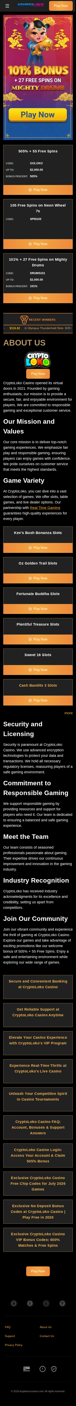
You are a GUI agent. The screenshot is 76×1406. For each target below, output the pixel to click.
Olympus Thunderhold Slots (39, 328)
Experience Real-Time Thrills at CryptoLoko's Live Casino (38, 1068)
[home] (30, 9)
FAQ (8, 1327)
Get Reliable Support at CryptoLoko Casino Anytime (37, 1012)
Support (10, 1336)
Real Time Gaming (45, 508)
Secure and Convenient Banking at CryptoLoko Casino (38, 984)
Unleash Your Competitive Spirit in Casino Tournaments (38, 1096)
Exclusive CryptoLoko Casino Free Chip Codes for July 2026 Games (38, 1183)
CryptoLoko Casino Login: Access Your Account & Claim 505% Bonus (38, 1155)
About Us (45, 1327)
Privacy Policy (13, 1345)
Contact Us (47, 1336)
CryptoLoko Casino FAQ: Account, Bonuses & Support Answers (38, 1127)
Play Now (61, 6)
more (68, 713)
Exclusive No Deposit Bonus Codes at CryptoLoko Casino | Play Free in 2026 (38, 1211)
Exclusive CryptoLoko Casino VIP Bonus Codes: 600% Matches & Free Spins (38, 1239)
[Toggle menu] (7, 6)
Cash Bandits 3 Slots (38, 685)
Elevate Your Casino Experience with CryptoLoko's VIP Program (38, 1040)
